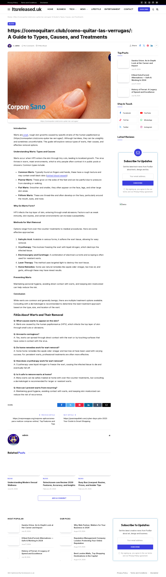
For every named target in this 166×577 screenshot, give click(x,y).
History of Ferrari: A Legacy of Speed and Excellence (144, 90)
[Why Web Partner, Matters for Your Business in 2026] (66, 528)
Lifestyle (96, 9)
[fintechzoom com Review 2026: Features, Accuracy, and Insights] (59, 466)
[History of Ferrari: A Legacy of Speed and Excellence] (123, 92)
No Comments (29, 46)
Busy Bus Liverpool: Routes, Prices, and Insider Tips (92, 483)
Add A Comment (59, 498)
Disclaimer (44, 3)
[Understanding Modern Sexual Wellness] (24, 466)
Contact (128, 9)
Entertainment (112, 9)
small (25, 135)
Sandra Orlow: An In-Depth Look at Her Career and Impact (143, 63)
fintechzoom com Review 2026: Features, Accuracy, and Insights (59, 483)
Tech (71, 9)
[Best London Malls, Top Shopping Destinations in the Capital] (66, 556)
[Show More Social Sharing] (156, 46)
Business (61, 9)
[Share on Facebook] (140, 46)
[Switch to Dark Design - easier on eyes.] (153, 9)
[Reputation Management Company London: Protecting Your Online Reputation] (66, 541)
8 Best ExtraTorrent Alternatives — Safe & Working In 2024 (141, 77)
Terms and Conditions (29, 3)
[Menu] (9, 9)
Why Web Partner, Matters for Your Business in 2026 (89, 526)
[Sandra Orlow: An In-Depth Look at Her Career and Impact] (123, 63)
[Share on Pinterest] (148, 46)
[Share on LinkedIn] (151, 46)
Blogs (11, 24)
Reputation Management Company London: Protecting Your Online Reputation (89, 540)
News (83, 9)
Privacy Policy (13, 3)
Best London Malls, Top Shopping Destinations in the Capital (89, 554)
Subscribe (144, 9)
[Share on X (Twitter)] (144, 46)
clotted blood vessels (57, 175)
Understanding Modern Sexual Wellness (22, 483)
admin (17, 46)
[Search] (157, 9)
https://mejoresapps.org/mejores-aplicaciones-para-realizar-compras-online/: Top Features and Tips (33, 421)
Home (50, 9)
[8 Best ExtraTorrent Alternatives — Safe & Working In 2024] (123, 78)
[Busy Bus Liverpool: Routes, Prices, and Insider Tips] (95, 466)
